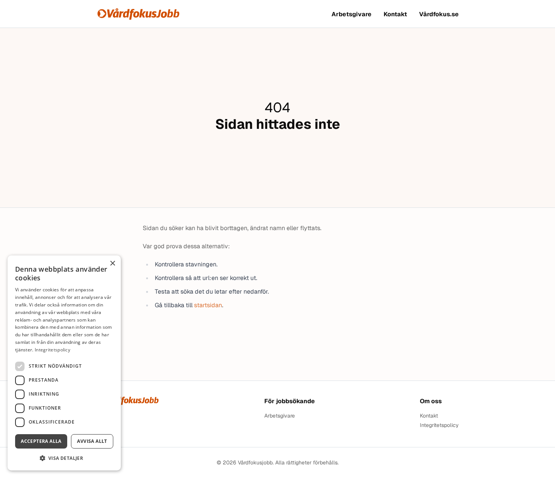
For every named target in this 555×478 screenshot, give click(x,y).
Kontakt (395, 14)
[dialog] (64, 362)
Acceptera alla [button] (41, 441)
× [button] (112, 263)
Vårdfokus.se (439, 14)
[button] (64, 458)
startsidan (208, 305)
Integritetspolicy (439, 425)
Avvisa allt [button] (92, 441)
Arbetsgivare (351, 14)
